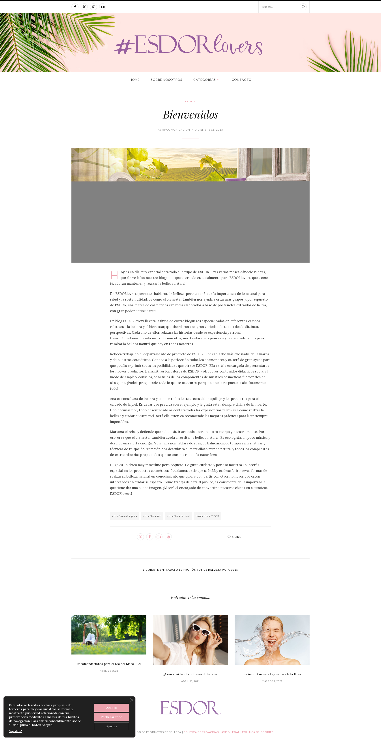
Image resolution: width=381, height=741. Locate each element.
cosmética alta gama (124, 516)
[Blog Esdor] (191, 44)
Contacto (242, 79)
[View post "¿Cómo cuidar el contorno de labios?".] (190, 640)
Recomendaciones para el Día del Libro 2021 (109, 664)
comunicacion (174, 129)
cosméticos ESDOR (207, 516)
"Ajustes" (15, 731)
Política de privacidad (202, 732)
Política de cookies (257, 732)
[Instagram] (93, 6)
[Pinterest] (168, 536)
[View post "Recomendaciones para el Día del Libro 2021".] (108, 634)
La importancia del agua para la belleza (272, 674)
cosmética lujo (152, 516)
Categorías (204, 79)
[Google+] (158, 536)
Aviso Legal (230, 732)
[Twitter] (84, 6)
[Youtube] (102, 6)
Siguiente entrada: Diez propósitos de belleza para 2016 (190, 569)
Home (135, 79)
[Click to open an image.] (190, 205)
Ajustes (111, 726)
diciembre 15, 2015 (209, 129)
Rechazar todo (111, 717)
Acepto (111, 708)
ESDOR (190, 101)
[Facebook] (74, 6)
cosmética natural (178, 516)
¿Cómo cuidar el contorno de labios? (190, 674)
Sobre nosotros (166, 79)
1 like (236, 536)
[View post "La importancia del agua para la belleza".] (272, 640)
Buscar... (268, 6)
